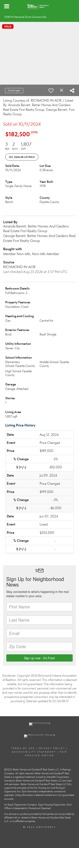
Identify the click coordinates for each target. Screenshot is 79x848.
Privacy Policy (52, 748)
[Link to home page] (39, 6)
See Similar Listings (22, 157)
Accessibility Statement (34, 752)
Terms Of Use (23, 748)
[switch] (51, 90)
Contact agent (14, 90)
